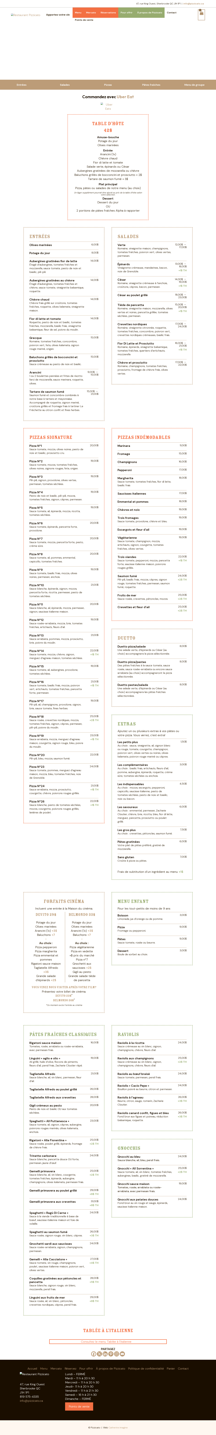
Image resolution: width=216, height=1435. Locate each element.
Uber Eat (125, 96)
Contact (183, 1368)
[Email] (122, 1353)
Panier (171, 1368)
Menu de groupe (194, 85)
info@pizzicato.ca (31, 1401)
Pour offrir (86, 1368)
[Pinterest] (110, 1353)
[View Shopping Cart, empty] (201, 14)
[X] (99, 1353)
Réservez (70, 1368)
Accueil (32, 1368)
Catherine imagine (118, 1427)
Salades (65, 85)
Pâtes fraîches (151, 85)
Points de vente (79, 1406)
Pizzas (108, 85)
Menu (44, 1368)
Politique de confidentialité (146, 1368)
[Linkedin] (105, 1353)
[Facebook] (93, 1353)
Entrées (21, 85)
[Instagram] (116, 1353)
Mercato (56, 1368)
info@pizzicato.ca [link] (193, 3)
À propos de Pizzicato (110, 1368)
